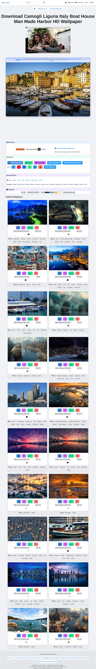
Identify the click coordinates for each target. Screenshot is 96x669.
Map (19, 184)
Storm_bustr (32, 462)
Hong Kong (22, 284)
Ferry (14, 330)
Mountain (81, 330)
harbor (40, 180)
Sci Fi (73, 241)
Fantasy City (27, 375)
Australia (28, 424)
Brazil (19, 241)
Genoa (81, 184)
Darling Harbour (27, 333)
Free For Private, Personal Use (65, 148)
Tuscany (65, 184)
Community (80, 2)
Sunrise (73, 467)
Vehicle (13, 424)
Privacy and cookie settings (48, 661)
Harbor (29, 238)
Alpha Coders (5, 2)
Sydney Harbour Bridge (66, 238)
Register (91, 2)
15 (72, 456)
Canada (85, 284)
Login (86, 2)
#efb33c (55, 192)
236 (31, 227)
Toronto (72, 604)
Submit (72, 2)
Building (23, 238)
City (40, 241)
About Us (10, 658)
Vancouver (77, 287)
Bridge (73, 284)
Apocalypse (77, 238)
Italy (19, 180)
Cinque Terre (44, 184)
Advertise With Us (66, 658)
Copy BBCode (50, 167)
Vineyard (52, 184)
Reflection (35, 467)
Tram (38, 284)
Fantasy (20, 375)
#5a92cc (51, 192)
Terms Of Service (35, 658)
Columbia (79, 284)
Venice (32, 184)
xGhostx (73, 371)
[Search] (44, 2)
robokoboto (32, 371)
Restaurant (58, 184)
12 (31, 410)
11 (31, 319)
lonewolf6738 (73, 280)
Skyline (28, 284)
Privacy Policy (24, 658)
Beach (15, 184)
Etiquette (56, 658)
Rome (23, 184)
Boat (64, 284)
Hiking (27, 184)
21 (72, 227)
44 (72, 273)
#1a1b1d (47, 192)
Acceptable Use (47, 658)
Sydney (57, 241)
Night (14, 241)
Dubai (31, 558)
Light (55, 284)
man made (34, 180)
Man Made (35, 241)
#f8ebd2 (59, 192)
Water (15, 467)
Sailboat (34, 375)
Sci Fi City (77, 378)
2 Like (29, 162)
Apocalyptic (79, 241)
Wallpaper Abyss (42, 9)
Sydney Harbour (62, 424)
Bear (62, 241)
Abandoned (73, 508)
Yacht (18, 330)
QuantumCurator (32, 280)
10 (72, 319)
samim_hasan (32, 508)
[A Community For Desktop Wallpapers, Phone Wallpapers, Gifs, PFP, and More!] (34, 9)
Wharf (44, 421)
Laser (57, 238)
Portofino (71, 184)
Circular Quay (20, 421)
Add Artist (20, 149)
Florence (37, 184)
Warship (59, 330)
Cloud (19, 467)
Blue (16, 601)
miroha (43, 149)
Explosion (67, 241)
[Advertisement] (48, 128)
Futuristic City (60, 378)
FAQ (17, 658)
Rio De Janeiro (26, 241)
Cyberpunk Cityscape (62, 375)
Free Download (16, 162)
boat (23, 180)
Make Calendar (54, 162)
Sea (71, 330)
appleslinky (73, 234)
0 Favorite (40, 162)
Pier (69, 284)
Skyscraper (16, 238)
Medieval (65, 330)
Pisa (85, 184)
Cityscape (35, 238)
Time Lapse (42, 238)
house (27, 180)
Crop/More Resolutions (72, 162)
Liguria (14, 180)
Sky (68, 467)
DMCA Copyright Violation (80, 658)
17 (72, 410)
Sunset (29, 467)
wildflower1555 (73, 417)
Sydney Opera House (74, 421)
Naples (76, 184)
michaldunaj (74, 325)
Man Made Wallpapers (56, 9)
